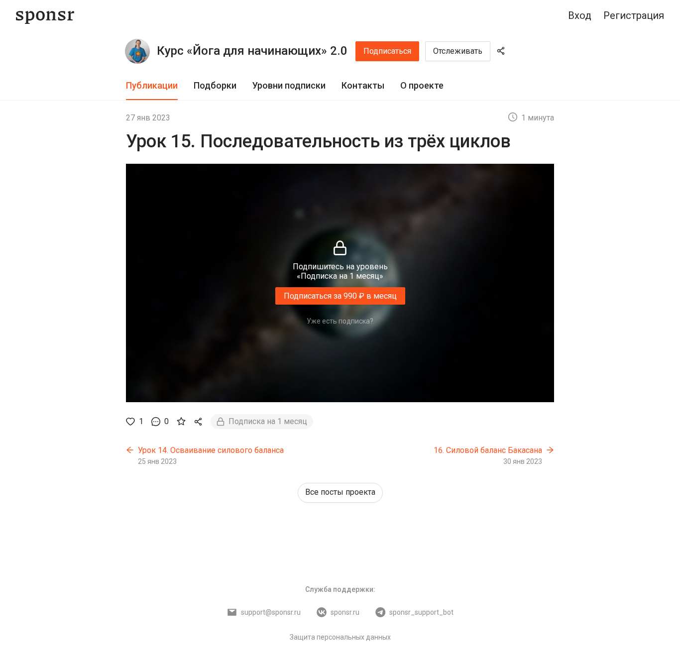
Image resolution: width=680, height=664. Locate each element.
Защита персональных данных (340, 637)
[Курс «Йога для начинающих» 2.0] (137, 51)
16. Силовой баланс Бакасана (488, 450)
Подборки (215, 85)
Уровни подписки (289, 85)
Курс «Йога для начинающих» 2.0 (252, 51)
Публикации (152, 85)
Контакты (362, 85)
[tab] (152, 86)
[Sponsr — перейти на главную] (45, 15)
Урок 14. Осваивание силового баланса (211, 450)
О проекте (422, 85)
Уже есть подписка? (340, 321)
